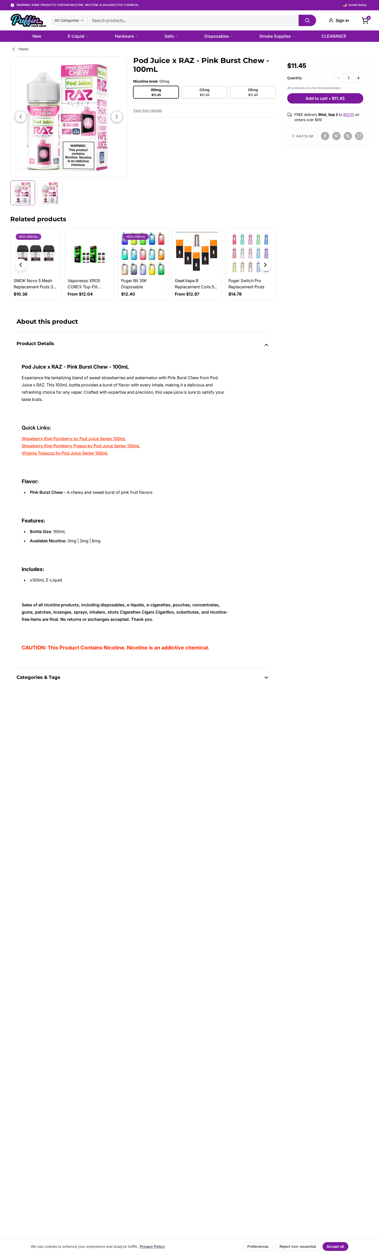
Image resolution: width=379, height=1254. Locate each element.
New (36, 36)
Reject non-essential (297, 1246)
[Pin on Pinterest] (336, 136)
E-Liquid (76, 36)
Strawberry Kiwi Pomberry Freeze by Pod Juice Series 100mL (81, 445)
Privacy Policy (152, 1246)
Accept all (335, 1246)
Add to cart (325, 98)
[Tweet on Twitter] (348, 136)
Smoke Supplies (275, 36)
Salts (169, 36)
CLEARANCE (334, 36)
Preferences (258, 1246)
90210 (348, 114)
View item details (147, 110)
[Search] (307, 20)
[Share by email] (359, 136)
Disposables (216, 36)
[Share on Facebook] (325, 136)
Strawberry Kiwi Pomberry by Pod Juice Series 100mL (74, 438)
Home (23, 49)
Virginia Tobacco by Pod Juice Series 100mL (65, 453)
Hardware (124, 36)
